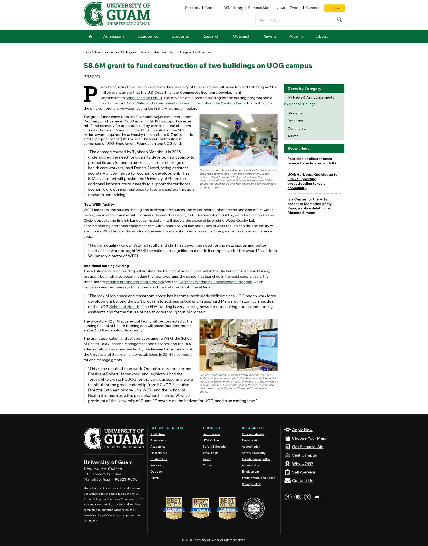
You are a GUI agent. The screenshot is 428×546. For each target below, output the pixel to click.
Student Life (158, 459)
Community (297, 128)
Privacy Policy (251, 484)
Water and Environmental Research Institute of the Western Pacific (191, 103)
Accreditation (251, 446)
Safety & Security (214, 446)
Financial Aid (158, 453)
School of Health (124, 306)
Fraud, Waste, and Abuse (258, 478)
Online (211, 440)
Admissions (114, 36)
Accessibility (250, 465)
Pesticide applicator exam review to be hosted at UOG (312, 160)
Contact (212, 7)
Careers (312, 7)
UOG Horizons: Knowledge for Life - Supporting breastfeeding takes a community (313, 181)
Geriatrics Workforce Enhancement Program (215, 281)
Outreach (242, 36)
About (322, 36)
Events (295, 7)
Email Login (210, 453)
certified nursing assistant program (135, 281)
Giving (270, 36)
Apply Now (157, 434)
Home (90, 36)
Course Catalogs (253, 434)
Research (211, 36)
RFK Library (233, 7)
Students (180, 36)
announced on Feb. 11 (144, 97)
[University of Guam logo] (117, 14)
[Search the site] (339, 19)
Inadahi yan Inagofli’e (256, 459)
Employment (250, 471)
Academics (148, 36)
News (280, 7)
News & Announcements (100, 52)
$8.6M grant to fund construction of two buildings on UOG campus (166, 52)
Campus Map (259, 7)
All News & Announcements (311, 97)
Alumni (296, 36)
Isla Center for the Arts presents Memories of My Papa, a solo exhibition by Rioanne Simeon (310, 206)
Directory (192, 7)
